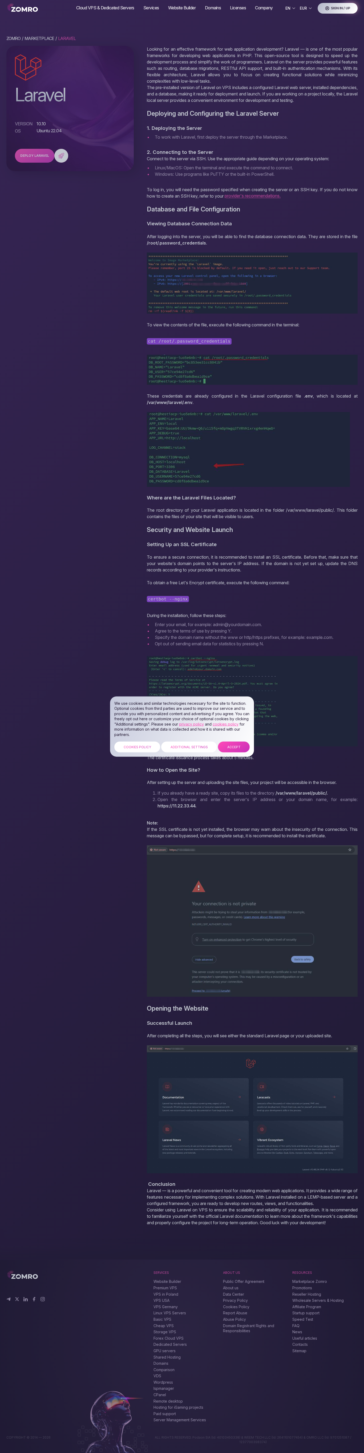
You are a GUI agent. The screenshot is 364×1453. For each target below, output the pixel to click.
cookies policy (225, 724)
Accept (234, 747)
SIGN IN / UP (340, 8)
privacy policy (191, 724)
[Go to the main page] (37, 8)
